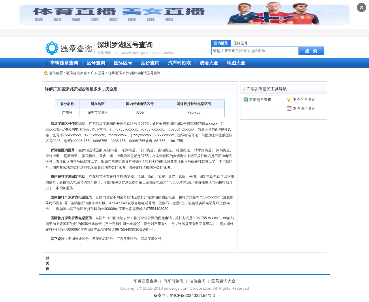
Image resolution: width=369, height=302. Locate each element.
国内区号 (221, 43)
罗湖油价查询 (304, 108)
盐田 (182, 177)
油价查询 (150, 62)
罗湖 (130, 177)
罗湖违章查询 (260, 100)
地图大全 (236, 62)
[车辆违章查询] (69, 48)
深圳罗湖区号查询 (125, 45)
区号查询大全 (76, 73)
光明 (192, 177)
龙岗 (171, 177)
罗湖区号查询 (304, 99)
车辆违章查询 (64, 62)
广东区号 (98, 73)
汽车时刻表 (179, 62)
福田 (140, 177)
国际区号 (241, 43)
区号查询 (96, 62)
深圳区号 (115, 73)
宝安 (161, 177)
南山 (151, 177)
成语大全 (209, 62)
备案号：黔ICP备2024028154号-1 (184, 295)
